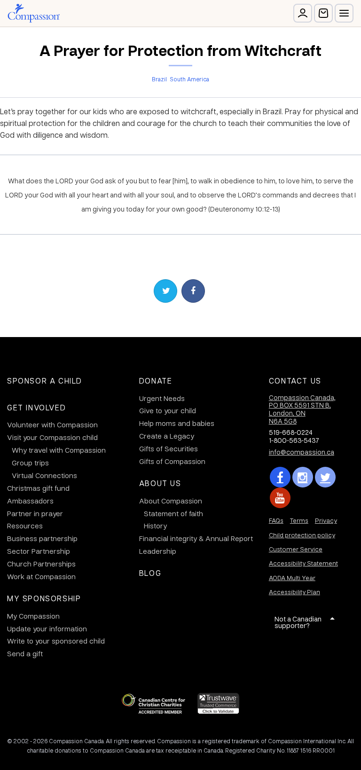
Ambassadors (30, 500)
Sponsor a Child (44, 380)
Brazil (159, 79)
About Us (160, 483)
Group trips (30, 462)
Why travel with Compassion (59, 450)
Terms (299, 520)
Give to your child (167, 410)
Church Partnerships (41, 563)
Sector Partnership (38, 551)
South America (189, 79)
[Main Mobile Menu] (344, 13)
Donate (156, 380)
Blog (150, 573)
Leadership (157, 551)
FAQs (276, 520)
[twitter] (325, 477)
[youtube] (280, 497)
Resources (25, 525)
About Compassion (170, 500)
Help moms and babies (176, 423)
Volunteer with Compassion (52, 424)
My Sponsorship (44, 598)
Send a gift (25, 653)
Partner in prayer (35, 513)
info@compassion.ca (301, 452)
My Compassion (33, 616)
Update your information (47, 628)
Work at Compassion (41, 576)
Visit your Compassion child (52, 437)
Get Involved (36, 407)
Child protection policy (302, 535)
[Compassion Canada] (34, 13)
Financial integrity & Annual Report (196, 538)
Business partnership (42, 538)
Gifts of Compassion (172, 461)
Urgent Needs (162, 398)
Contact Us (295, 380)
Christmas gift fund (38, 488)
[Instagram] (302, 477)
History (155, 525)
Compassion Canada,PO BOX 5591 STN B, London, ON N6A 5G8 (302, 409)
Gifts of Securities (168, 448)
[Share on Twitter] (165, 291)
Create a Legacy (166, 436)
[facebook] (280, 477)
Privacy (326, 520)
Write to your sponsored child (56, 640)
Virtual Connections (44, 475)
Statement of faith (173, 513)
